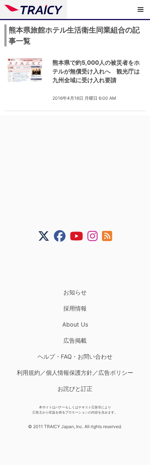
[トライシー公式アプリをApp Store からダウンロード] (79, 265)
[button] (140, 9)
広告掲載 (75, 340)
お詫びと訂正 (75, 388)
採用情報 (75, 308)
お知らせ (75, 292)
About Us (75, 324)
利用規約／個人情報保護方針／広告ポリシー (75, 372)
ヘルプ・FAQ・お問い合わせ (75, 356)
